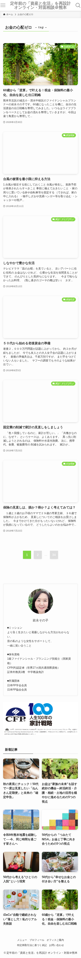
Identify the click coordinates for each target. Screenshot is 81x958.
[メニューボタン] (3, 5)
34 (54, 555)
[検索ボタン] (78, 5)
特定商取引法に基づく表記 (32, 945)
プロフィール (36, 940)
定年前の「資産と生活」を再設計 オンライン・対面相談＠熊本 (41, 5)
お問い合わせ (56, 945)
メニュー (22, 940)
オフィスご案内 (55, 940)
